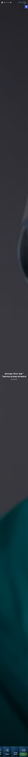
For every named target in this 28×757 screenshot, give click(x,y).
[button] (26, 6)
